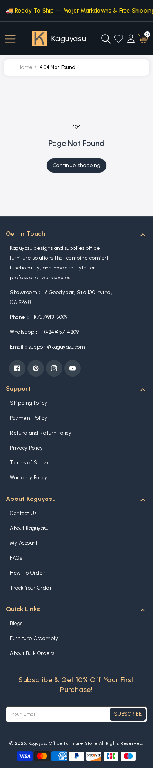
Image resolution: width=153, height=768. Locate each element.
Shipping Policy (28, 403)
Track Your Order (31, 588)
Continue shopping (76, 165)
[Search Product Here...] (106, 39)
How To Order (27, 573)
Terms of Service (32, 463)
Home (25, 67)
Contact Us (23, 513)
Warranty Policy (28, 477)
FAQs (16, 558)
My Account (24, 543)
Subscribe (128, 714)
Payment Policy (28, 418)
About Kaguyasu (29, 528)
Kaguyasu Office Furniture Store (62, 743)
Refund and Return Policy (40, 433)
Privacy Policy (26, 448)
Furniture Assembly (34, 638)
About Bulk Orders (32, 653)
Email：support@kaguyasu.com (47, 347)
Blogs (16, 623)
